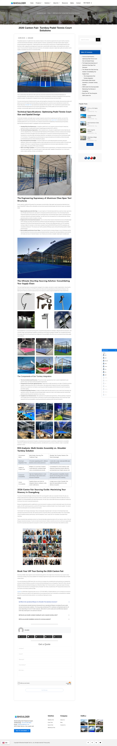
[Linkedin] (88, 158)
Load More (90, 144)
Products (38, 3)
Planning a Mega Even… (92, 138)
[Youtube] (91, 158)
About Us (55, 3)
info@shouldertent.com (23, 724)
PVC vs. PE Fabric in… (92, 109)
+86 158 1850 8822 (26, 722)
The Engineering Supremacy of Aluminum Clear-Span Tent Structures (89, 65)
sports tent (54, 119)
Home (31, 3)
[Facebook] (85, 158)
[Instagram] (94, 158)
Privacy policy (47, 742)
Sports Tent (50, 724)
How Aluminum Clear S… (93, 123)
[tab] (44, 606)
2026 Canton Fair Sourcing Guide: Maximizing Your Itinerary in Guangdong (90, 89)
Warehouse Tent (51, 727)
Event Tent (50, 722)
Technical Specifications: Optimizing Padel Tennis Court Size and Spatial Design (89, 59)
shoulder (30, 38)
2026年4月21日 (21, 38)
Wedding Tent (51, 719)
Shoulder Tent (28, 104)
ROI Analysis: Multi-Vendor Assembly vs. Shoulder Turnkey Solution (90, 82)
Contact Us (62, 724)
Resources (65, 3)
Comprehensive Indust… (91, 116)
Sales (104, 353)
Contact (78, 3)
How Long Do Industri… (91, 130)
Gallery (72, 3)
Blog (96, 111)
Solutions (47, 3)
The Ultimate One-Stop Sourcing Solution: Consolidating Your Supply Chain (90, 71)
